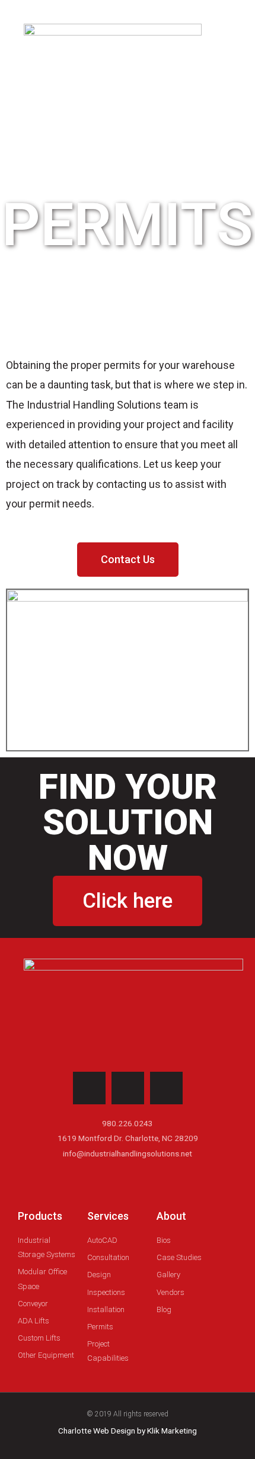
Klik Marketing (172, 1430)
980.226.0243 (127, 1123)
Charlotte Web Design (96, 1430)
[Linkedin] (127, 1088)
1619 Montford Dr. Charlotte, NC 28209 (128, 1138)
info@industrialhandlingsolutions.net (127, 1153)
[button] (199, 65)
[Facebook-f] (166, 1088)
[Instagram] (89, 1088)
